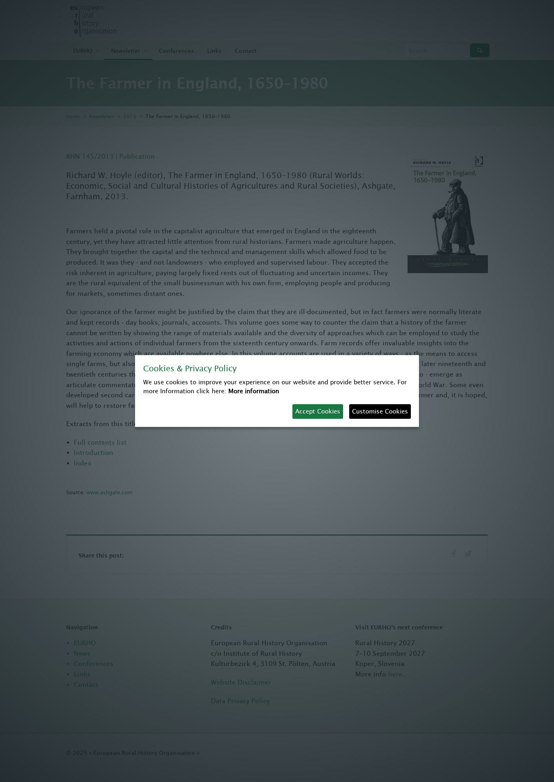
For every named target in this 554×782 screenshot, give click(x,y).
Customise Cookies (380, 411)
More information (253, 391)
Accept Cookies (317, 411)
